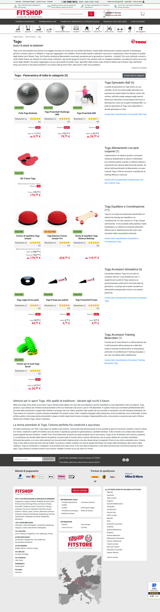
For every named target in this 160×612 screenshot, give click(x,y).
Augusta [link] (27, 501)
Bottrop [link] (18, 504)
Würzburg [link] (18, 519)
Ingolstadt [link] (34, 509)
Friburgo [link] (48, 506)
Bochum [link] (47, 501)
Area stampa (85, 525)
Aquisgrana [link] (19, 501)
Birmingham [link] (32, 525)
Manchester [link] (32, 528)
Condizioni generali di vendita (69, 503)
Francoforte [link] (40, 506)
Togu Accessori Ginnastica (121, 269)
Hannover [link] (26, 509)
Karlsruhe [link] (42, 509)
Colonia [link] (24, 512)
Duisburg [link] (27, 506)
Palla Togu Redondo (28, 113)
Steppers (110, 533)
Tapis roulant (111, 498)
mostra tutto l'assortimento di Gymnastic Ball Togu (126, 114)
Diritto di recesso (87, 511)
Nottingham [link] (41, 528)
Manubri (110, 518)
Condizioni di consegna (69, 511)
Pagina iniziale (18, 37)
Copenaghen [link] (19, 566)
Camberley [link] (41, 525)
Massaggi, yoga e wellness (115, 22)
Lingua (126, 1)
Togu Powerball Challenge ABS (57, 113)
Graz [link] (17, 534)
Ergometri (110, 495)
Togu (39, 37)
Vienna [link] (50, 534)
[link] (124, 460)
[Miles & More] (134, 475)
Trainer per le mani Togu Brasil (27, 365)
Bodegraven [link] (28, 540)
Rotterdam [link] (28, 542)
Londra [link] (24, 528)
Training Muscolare (47, 22)
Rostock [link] (51, 514)
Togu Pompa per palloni (57, 300)
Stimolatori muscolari (114, 550)
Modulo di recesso (68, 514)
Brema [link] (35, 504)
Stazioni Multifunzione (115, 504)
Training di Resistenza (24, 22)
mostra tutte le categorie (134, 75)
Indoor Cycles (112, 515)
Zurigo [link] (35, 548)
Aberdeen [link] (18, 525)
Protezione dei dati (87, 502)
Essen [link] (33, 506)
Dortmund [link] (41, 504)
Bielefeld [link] (40, 501)
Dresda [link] (48, 504)
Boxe (108, 521)
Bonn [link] (52, 501)
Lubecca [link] (36, 512)
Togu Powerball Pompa (86, 300)
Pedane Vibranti (112, 553)
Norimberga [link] (34, 514)
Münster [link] (26, 514)
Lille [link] (16, 560)
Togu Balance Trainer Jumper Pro (57, 237)
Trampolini (110, 507)
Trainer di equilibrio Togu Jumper (28, 237)
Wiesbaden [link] (45, 517)
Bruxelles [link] (25, 554)
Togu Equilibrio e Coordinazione (124, 206)
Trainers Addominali (114, 541)
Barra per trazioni (113, 547)
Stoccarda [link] (37, 517)
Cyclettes (110, 527)
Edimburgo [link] (50, 525)
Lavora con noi (41, 1)
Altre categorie (138, 22)
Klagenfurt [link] (31, 534)
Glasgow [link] (18, 528)
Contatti (49, 1)
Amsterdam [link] (19, 540)
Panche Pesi (111, 512)
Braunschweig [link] (26, 504)
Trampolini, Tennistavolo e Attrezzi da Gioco (80, 22)
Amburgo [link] (18, 509)
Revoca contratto (80, 490)
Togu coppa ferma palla (28, 300)
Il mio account (137, 1)
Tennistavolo (111, 510)
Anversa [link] (18, 554)
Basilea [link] (17, 548)
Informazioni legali (28, 1)
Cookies (64, 508)
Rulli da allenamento (114, 530)
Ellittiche (110, 492)
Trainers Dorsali (112, 544)
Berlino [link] (33, 501)
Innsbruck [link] (23, 534)
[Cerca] (91, 13)
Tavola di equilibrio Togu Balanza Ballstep (86, 237)
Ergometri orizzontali (114, 524)
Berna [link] (23, 548)
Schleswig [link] (28, 517)
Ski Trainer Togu (27, 178)
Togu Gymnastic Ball (117, 82)
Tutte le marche (30, 37)
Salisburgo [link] (43, 534)
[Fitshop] (29, 14)
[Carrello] (143, 14)
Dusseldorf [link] (19, 506)
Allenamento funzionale (115, 538)
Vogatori (110, 501)
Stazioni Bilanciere (113, 535)
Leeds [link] (25, 525)
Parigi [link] (21, 560)
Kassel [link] (48, 509)
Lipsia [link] (30, 512)
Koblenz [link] (18, 512)
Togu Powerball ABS (86, 113)
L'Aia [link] (35, 540)
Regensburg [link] (43, 514)
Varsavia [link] (18, 572)
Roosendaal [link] (19, 542)
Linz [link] (37, 534)
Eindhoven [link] (41, 540)
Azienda (18, 1)
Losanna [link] (29, 548)
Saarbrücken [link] (19, 517)
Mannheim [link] (44, 512)
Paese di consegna (114, 1)
